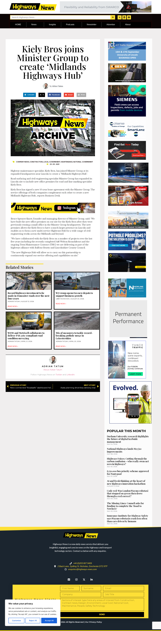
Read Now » (13, 306)
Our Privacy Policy (93, 622)
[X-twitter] (120, 17)
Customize (16, 620)
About (127, 24)
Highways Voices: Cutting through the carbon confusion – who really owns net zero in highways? (128, 461)
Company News (22, 162)
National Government (83, 162)
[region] (32, 613)
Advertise (111, 24)
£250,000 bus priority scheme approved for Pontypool (128, 472)
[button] (29, 95)
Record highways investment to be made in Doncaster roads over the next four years (28, 296)
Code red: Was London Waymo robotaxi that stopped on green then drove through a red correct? (127, 493)
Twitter (59, 374)
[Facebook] (129, 17)
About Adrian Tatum (52, 369)
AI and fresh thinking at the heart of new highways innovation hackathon (126, 482)
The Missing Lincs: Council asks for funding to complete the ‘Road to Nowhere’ (125, 506)
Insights (52, 24)
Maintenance (66, 162)
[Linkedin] (124, 17)
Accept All (49, 620)
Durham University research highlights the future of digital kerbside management (128, 439)
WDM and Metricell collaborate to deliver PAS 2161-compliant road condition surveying (26, 335)
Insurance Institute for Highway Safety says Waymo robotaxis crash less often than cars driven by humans (127, 518)
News (33, 24)
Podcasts (70, 24)
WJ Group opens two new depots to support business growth (74, 294)
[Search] (112, 17)
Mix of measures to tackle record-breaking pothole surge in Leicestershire (74, 335)
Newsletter (91, 24)
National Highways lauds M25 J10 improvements (124, 450)
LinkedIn (71, 374)
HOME (18, 24)
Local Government (51, 162)
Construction (36, 162)
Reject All (33, 620)
